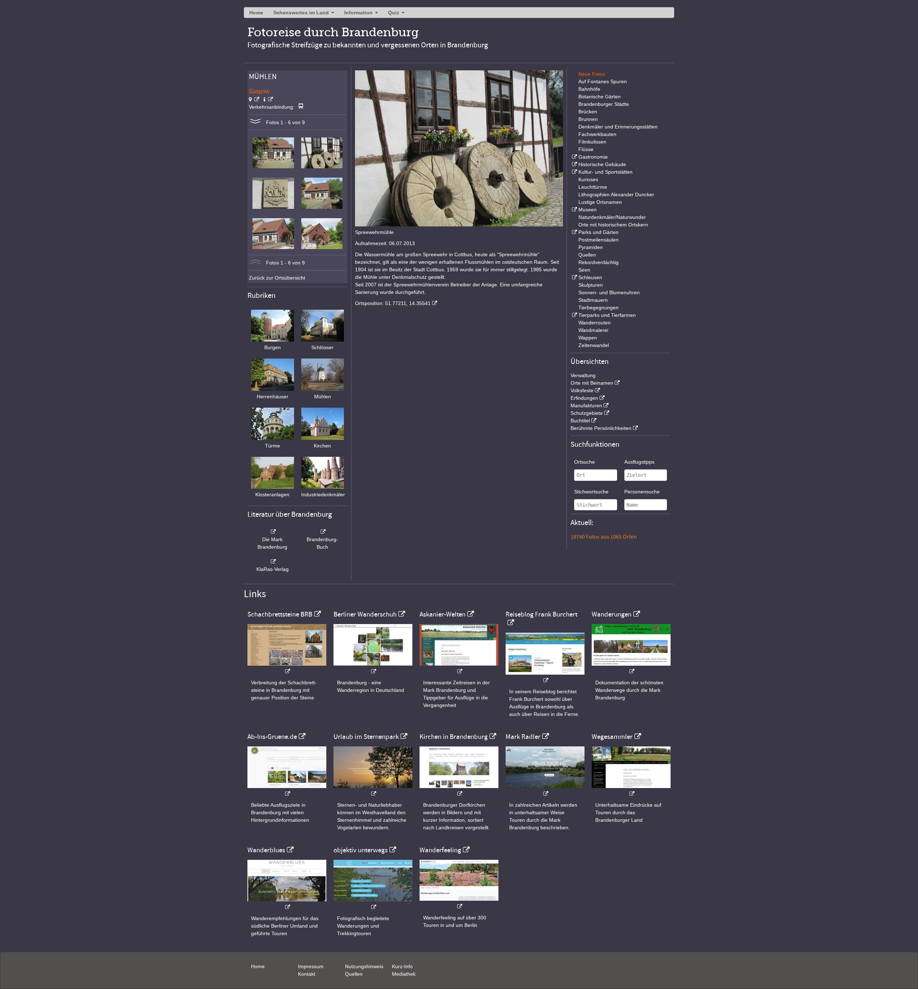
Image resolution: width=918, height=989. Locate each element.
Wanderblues (266, 850)
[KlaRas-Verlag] (272, 561)
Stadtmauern (593, 300)
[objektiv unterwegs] (372, 903)
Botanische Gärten (599, 96)
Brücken (587, 111)
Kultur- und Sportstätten (605, 172)
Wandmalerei (593, 330)
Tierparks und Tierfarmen (607, 315)
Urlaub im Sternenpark (366, 736)
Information (358, 12)
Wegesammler (612, 736)
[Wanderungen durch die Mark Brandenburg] (631, 667)
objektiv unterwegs (360, 850)
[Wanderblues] (286, 903)
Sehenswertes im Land (301, 12)
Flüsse (585, 149)
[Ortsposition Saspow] (254, 99)
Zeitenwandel (593, 345)
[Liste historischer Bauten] (574, 164)
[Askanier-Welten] (459, 667)
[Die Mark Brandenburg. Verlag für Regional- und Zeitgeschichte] (272, 531)
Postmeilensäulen (598, 240)
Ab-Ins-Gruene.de (272, 736)
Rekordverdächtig (598, 262)
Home (256, 12)
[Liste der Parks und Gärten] (574, 232)
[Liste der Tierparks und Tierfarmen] (574, 315)
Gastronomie (593, 157)
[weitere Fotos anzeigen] (255, 122)
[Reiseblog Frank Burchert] (545, 676)
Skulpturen (590, 285)
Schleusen (590, 277)
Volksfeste (582, 390)
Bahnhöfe (589, 89)
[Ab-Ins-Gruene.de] (286, 790)
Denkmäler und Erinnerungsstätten (618, 127)
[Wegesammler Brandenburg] (631, 790)
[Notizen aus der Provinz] (545, 790)
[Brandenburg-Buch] (323, 531)
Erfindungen (584, 398)
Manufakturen (586, 405)
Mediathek (404, 974)
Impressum (310, 966)
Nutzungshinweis (364, 966)
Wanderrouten (594, 322)
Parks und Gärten (598, 232)
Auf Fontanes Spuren (602, 81)
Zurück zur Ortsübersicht (277, 278)
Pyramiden (590, 247)
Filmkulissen (592, 142)
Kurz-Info (402, 966)
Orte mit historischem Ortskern (613, 225)
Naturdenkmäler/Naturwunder (612, 217)
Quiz (393, 12)
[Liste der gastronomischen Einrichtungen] (574, 157)
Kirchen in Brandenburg (454, 736)
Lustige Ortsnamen (600, 202)
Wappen (587, 338)
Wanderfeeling (440, 850)
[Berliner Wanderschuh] (372, 667)
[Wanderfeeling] (459, 902)
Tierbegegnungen (598, 307)
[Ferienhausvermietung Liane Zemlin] (372, 790)
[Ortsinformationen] (268, 99)
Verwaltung (583, 375)
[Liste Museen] (574, 209)
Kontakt (306, 974)
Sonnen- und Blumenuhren (609, 292)
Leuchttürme (592, 187)
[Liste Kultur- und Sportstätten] (574, 172)
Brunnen (588, 119)
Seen (584, 270)
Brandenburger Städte (603, 104)
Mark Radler (523, 736)
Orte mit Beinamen (592, 383)
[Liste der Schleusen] (574, 277)
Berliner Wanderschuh (365, 614)
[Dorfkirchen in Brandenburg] (459, 790)
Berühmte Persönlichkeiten (601, 428)
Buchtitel (580, 420)
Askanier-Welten (442, 614)
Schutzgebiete (587, 413)
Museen (587, 209)
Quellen (587, 255)
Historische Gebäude (602, 164)
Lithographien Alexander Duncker (616, 194)
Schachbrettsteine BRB (279, 614)
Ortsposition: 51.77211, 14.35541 (393, 303)
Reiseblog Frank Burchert (541, 614)
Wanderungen (611, 614)
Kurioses (588, 179)
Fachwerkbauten (597, 134)
